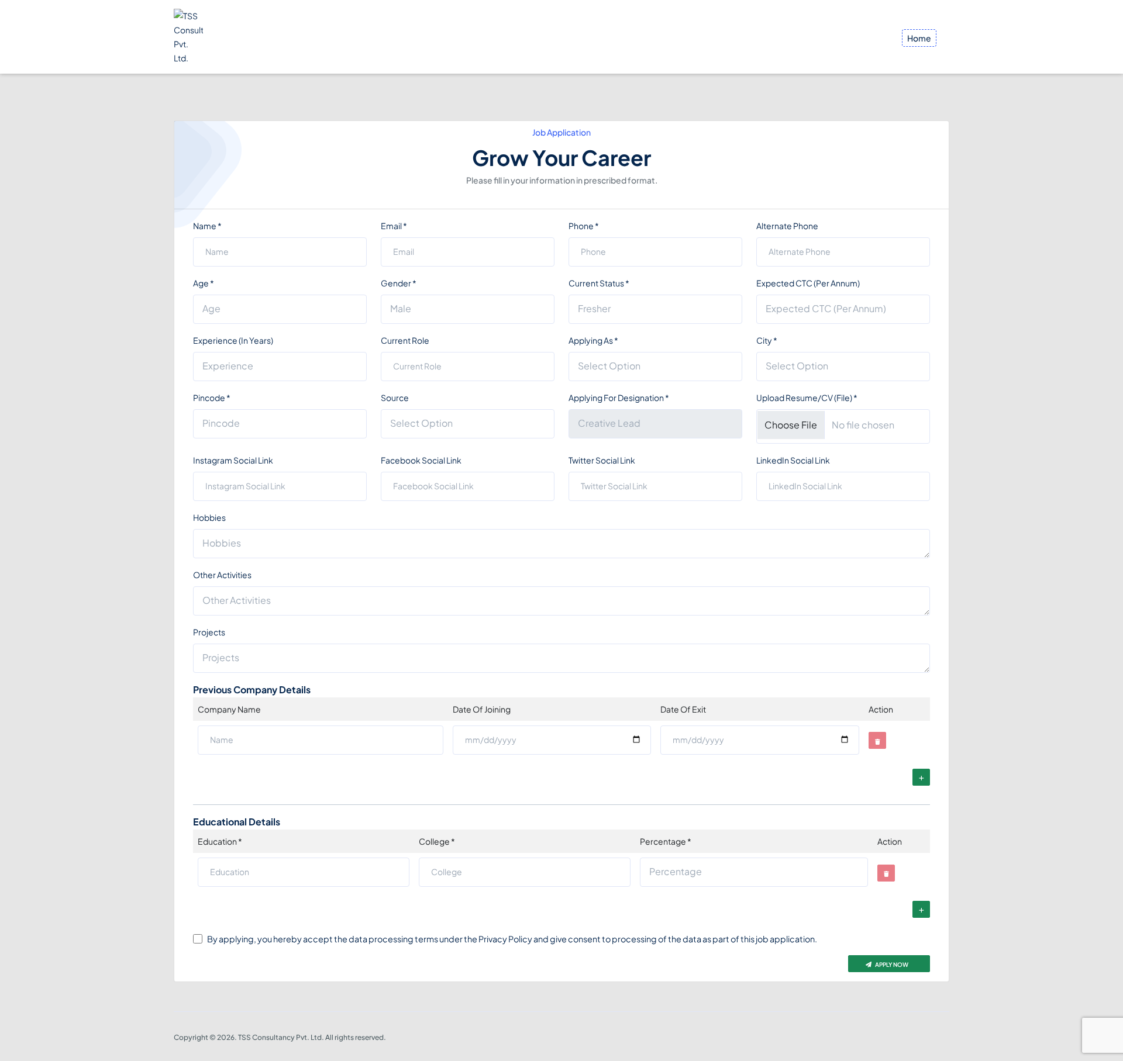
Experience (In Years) (233, 340)
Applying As (593, 340)
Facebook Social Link (421, 460)
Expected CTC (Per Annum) (808, 283)
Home (919, 38)
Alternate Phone (787, 225)
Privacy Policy (505, 939)
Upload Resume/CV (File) (806, 397)
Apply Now (891, 964)
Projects (209, 632)
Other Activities (222, 574)
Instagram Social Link (233, 460)
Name (207, 225)
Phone (584, 225)
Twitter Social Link (602, 460)
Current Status (599, 283)
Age (203, 283)
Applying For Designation (619, 397)
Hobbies (209, 517)
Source (395, 397)
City (766, 340)
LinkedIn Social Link (793, 460)
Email (394, 225)
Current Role (405, 340)
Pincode (211, 397)
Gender (398, 283)
